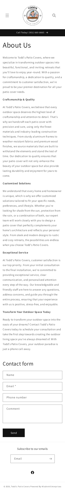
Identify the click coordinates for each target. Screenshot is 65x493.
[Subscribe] (51, 459)
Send (14, 433)
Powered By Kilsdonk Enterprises (45, 486)
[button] (7, 15)
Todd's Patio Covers (20, 486)
